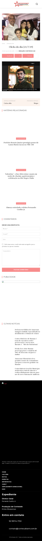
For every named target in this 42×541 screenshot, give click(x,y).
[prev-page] (19, 213)
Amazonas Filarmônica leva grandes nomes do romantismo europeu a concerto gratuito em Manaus (26, 361)
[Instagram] (6, 466)
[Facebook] (2, 466)
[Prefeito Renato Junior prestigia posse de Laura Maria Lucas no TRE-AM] (21, 126)
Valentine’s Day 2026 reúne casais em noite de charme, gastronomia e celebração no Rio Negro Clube (21, 176)
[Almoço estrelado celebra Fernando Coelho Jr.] (21, 191)
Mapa (36, 103)
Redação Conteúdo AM (27, 51)
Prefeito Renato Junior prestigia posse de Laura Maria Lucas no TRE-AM (21, 143)
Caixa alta (7, 103)
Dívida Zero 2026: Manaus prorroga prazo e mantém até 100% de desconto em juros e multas (26, 351)
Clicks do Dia (10, 43)
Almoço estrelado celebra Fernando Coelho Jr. (21, 208)
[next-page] (22, 213)
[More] (36, 56)
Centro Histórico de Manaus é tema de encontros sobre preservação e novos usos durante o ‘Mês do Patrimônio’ (27, 341)
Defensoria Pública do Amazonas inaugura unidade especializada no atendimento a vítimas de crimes (27, 331)
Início (3, 43)
